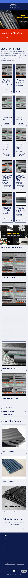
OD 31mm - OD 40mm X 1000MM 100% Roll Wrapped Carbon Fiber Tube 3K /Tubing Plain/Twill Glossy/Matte (20, 178)
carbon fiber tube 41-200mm (10, 398)
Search (4, 538)
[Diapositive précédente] (11, 43)
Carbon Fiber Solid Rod (8, 481)
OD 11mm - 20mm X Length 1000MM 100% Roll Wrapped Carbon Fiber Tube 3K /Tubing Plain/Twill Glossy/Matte (20, 113)
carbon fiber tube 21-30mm (10, 339)
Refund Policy (6, 544)
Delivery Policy (6, 541)
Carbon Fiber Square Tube (9, 511)
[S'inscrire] (23, 528)
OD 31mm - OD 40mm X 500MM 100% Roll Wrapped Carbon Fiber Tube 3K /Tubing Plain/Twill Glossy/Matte (7, 178)
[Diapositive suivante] (16, 43)
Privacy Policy (6, 547)
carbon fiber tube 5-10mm (9, 277)
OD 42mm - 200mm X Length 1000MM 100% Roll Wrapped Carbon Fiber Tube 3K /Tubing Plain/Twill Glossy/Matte (20, 210)
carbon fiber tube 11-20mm (10, 308)
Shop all (6, 37)
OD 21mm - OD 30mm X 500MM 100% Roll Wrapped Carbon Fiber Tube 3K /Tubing (7, 145)
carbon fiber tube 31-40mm (10, 368)
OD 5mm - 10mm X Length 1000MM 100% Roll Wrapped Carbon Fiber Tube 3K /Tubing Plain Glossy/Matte (20, 81)
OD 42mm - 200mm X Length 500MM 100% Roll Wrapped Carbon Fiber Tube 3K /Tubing (6, 209)
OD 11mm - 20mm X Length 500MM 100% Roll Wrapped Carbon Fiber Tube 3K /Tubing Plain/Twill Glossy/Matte (6, 113)
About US (5, 554)
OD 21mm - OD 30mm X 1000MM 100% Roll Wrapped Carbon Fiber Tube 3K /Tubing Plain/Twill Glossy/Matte (20, 146)
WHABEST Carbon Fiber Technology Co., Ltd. (13, 573)
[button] (2, 6)
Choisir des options (7, 90)
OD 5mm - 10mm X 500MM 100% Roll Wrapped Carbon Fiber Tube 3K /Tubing (7, 81)
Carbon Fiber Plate (7, 451)
